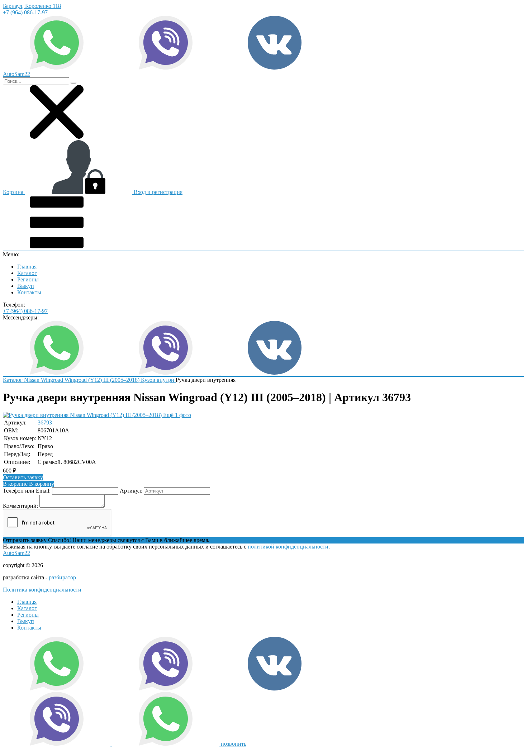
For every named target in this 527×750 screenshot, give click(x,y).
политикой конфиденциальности (288, 546)
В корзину (28, 484)
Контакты (29, 292)
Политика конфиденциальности (42, 590)
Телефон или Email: (27, 491)
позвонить (233, 744)
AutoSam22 (16, 553)
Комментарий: (20, 506)
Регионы (28, 279)
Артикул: (131, 491)
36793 (45, 422)
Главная (27, 267)
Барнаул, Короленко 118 (32, 6)
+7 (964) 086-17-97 (25, 12)
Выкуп (25, 286)
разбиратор (62, 577)
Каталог (27, 273)
